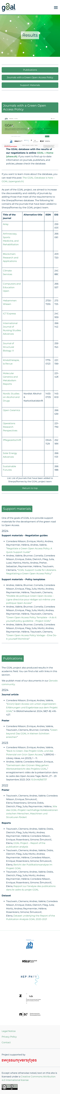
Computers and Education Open (12, 287)
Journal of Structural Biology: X (8, 347)
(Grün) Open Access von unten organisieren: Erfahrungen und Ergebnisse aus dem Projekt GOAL (32, 707)
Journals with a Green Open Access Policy (30, 77)
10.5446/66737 (39, 779)
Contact (6, 1042)
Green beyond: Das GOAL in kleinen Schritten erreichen (31, 733)
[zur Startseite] (9, 7)
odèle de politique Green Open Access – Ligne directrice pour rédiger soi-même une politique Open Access (30, 599)
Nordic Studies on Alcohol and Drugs (11, 397)
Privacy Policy (9, 1036)
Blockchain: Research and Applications (10, 257)
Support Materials (30, 85)
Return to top (30, 488)
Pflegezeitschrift (12, 440)
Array (6, 224)
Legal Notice (9, 1031)
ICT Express (9, 313)
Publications (30, 70)
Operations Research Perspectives (10, 427)
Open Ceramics (11, 410)
